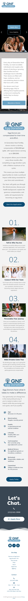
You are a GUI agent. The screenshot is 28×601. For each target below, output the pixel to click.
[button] (25, 10)
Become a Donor (14, 103)
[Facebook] (10, 545)
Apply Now (14, 27)
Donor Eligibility (14, 32)
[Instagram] (18, 545)
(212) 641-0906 (14, 512)
